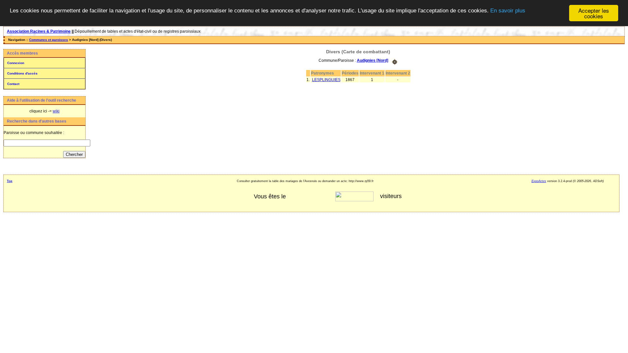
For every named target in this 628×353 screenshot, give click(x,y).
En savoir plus (507, 11)
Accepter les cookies (593, 13)
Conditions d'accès (22, 73)
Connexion (15, 63)
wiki (56, 111)
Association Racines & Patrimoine (39, 31)
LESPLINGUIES (326, 79)
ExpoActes (539, 181)
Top (9, 181)
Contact (13, 84)
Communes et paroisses (48, 40)
